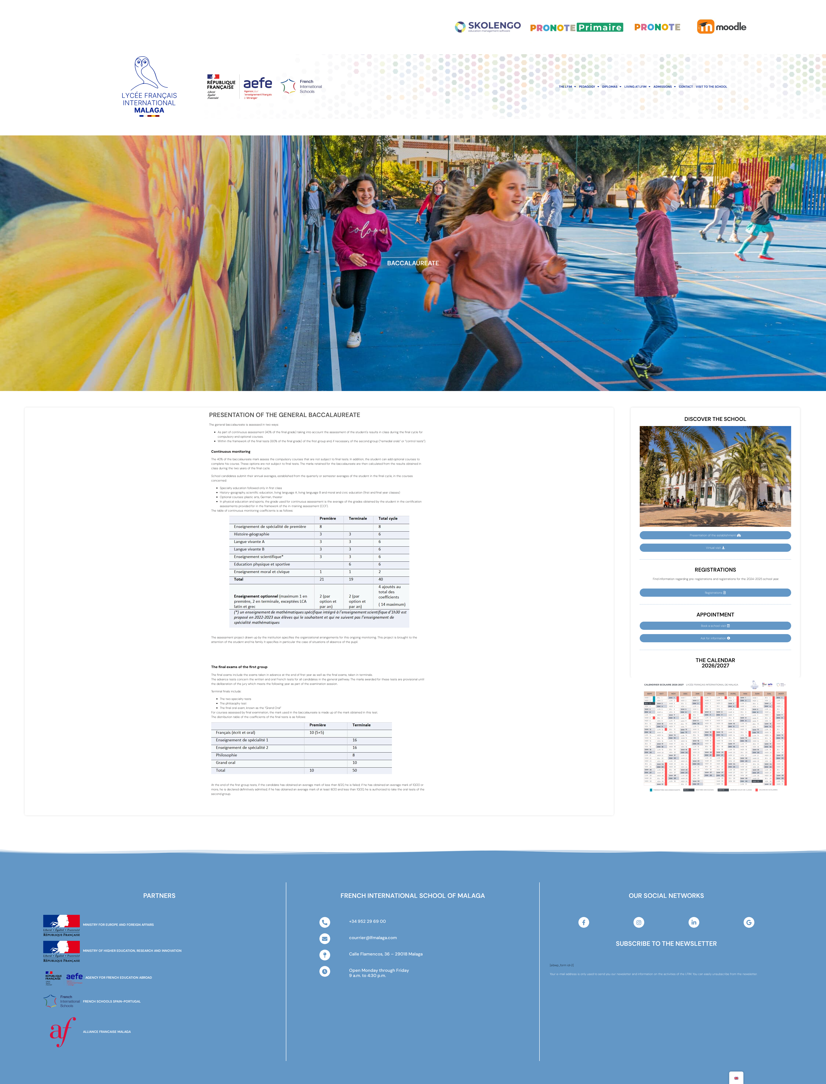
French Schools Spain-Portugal (112, 1001)
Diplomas (609, 87)
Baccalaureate (413, 263)
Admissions (662, 87)
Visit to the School (711, 87)
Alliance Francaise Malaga (107, 1032)
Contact (686, 87)
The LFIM (565, 87)
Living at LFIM (635, 87)
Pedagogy (587, 87)
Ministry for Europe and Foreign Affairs (118, 925)
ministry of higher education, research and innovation (132, 951)
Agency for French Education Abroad (118, 977)
